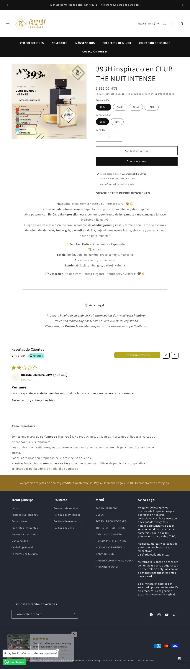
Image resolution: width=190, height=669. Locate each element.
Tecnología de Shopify (49, 660)
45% (117, 121)
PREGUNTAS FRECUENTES (111, 541)
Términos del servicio (124, 660)
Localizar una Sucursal (25, 554)
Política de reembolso (74, 660)
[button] (8, 23)
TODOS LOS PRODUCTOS (110, 528)
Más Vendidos (20, 541)
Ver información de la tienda (117, 184)
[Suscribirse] (74, 614)
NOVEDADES (59, 43)
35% (102, 121)
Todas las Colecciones (25, 514)
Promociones (19, 521)
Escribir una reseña (137, 355)
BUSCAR (100, 514)
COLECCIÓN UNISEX (95, 51)
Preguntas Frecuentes (25, 528)
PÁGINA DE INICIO (106, 508)
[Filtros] (166, 355)
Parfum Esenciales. (28, 660)
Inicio (15, 508)
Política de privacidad (99, 660)
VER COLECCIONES (32, 43)
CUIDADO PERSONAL (108, 567)
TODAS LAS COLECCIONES (111, 521)
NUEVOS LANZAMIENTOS (110, 547)
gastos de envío (130, 93)
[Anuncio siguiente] (183, 5)
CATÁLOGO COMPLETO (109, 534)
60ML (120, 107)
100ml (103, 107)
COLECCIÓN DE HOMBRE (154, 43)
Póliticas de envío (64, 528)
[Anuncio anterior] (7, 5)
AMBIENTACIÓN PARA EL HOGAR (114, 560)
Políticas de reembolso (67, 521)
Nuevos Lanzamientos (25, 534)
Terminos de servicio (66, 508)
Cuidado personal (22, 547)
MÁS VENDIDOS (85, 43)
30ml (136, 107)
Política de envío (146, 660)
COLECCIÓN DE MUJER (117, 43)
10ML (151, 107)
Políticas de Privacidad (67, 514)
